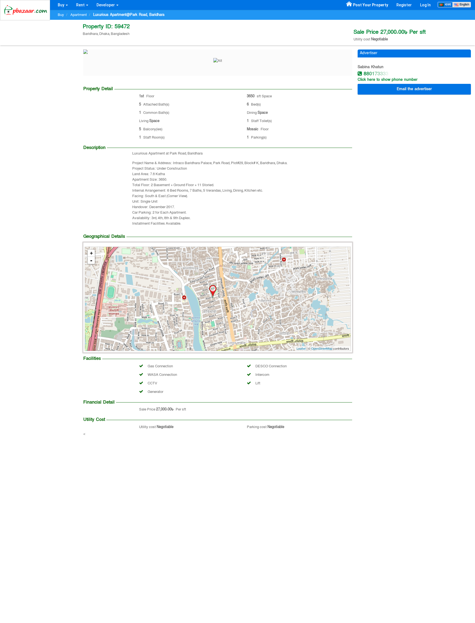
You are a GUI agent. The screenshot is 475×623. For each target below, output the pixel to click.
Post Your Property (370, 5)
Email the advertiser (414, 89)
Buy (61, 5)
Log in (425, 5)
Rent (80, 5)
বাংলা (447, 4)
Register (404, 5)
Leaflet (301, 348)
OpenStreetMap (321, 348)
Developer (106, 5)
